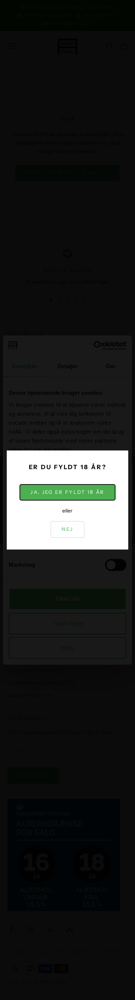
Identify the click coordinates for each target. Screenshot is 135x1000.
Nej (67, 529)
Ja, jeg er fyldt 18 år (67, 492)
